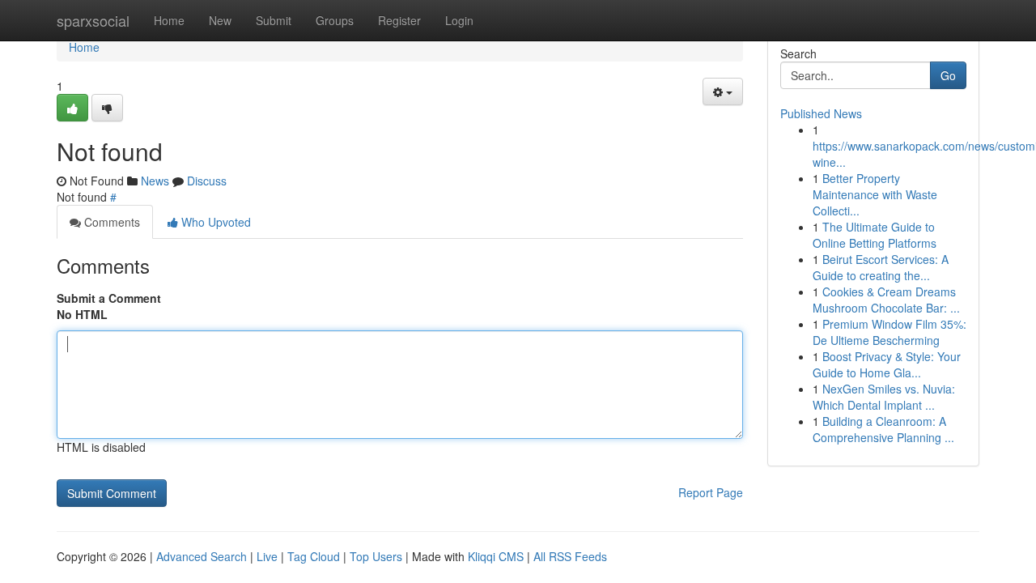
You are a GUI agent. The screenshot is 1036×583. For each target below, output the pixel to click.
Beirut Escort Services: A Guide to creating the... (881, 267)
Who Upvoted (214, 222)
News (155, 180)
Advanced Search (201, 556)
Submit (273, 20)
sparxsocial (93, 20)
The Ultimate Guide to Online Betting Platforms (874, 235)
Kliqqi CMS (496, 556)
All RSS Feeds (570, 556)
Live (267, 556)
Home (169, 20)
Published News (821, 113)
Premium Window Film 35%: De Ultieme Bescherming (889, 332)
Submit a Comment (109, 298)
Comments (110, 222)
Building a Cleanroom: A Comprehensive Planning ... (883, 429)
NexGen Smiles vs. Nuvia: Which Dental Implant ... (884, 397)
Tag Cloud (313, 556)
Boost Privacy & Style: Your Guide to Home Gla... (887, 364)
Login (459, 20)
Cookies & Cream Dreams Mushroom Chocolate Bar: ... (886, 299)
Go (948, 75)
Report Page (710, 492)
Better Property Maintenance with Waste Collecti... (875, 194)
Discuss (207, 180)
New (220, 20)
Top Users (376, 556)
